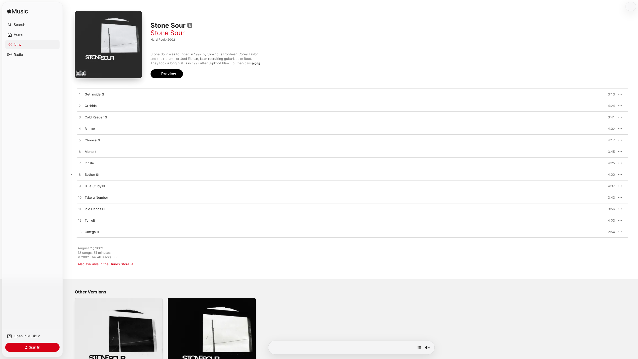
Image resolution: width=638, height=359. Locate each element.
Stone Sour (168, 33)
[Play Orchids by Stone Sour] (80, 106)
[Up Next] (419, 347)
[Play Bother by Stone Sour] (80, 175)
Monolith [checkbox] (91, 152)
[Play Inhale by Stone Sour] (80, 163)
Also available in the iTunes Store (103, 264)
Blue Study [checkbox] (93, 186)
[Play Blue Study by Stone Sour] (80, 186)
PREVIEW (609, 94)
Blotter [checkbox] (90, 129)
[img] (17, 11)
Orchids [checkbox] (91, 106)
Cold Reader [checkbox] (94, 117)
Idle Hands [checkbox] (93, 209)
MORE (256, 63)
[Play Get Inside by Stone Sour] (80, 94)
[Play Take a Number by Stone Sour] (80, 197)
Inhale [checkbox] (89, 163)
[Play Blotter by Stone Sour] (80, 129)
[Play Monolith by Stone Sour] (80, 152)
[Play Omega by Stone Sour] (80, 232)
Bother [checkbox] (90, 175)
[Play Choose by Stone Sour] (80, 140)
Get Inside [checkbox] (93, 94)
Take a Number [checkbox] (96, 197)
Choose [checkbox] (91, 140)
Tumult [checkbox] (90, 220)
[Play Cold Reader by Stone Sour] (80, 117)
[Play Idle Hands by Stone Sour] (80, 209)
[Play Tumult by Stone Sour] (80, 220)
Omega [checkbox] (90, 232)
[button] (32, 24)
